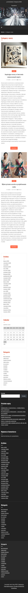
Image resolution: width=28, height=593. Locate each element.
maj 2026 (5, 265)
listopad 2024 (6, 297)
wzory (14, 71)
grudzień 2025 (7, 272)
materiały (6, 371)
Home (2, 32)
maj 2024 (5, 308)
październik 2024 (7, 298)
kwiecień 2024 (7, 310)
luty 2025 (5, 291)
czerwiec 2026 (7, 263)
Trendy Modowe (7, 381)
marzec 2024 (6, 312)
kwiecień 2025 (7, 287)
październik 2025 (7, 276)
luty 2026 (5, 268)
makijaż (5, 369)
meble (5, 373)
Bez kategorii (6, 356)
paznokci (5, 377)
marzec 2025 (6, 289)
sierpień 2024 (6, 302)
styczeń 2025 (6, 293)
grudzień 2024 (7, 295)
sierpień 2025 (6, 280)
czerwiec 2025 (7, 283)
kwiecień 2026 (7, 266)
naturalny (5, 375)
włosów (5, 383)
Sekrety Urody (7, 379)
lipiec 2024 (6, 304)
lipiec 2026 (6, 261)
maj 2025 (5, 285)
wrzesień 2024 (7, 300)
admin (9, 79)
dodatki (5, 366)
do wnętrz (6, 364)
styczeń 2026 (6, 270)
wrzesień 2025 (7, 278)
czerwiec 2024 (7, 306)
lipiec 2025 (6, 282)
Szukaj (3, 393)
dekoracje (6, 358)
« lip (4, 344)
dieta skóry (6, 362)
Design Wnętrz (7, 360)
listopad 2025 (6, 274)
